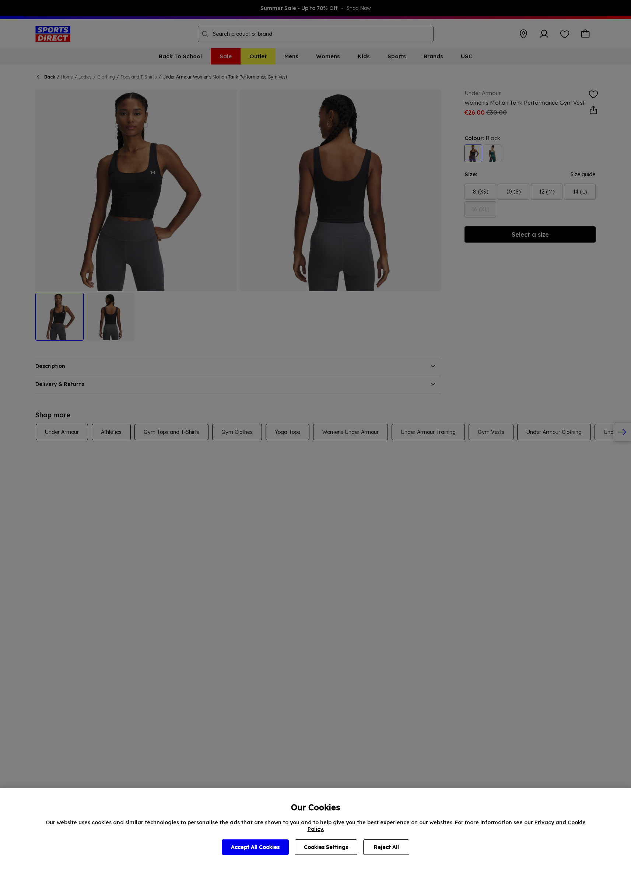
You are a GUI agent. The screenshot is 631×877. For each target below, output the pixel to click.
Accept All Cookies (255, 847)
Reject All (386, 847)
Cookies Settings (326, 847)
